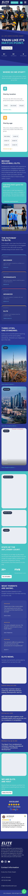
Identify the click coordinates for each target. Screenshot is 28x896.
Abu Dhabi (6, 389)
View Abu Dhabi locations (9, 426)
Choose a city (7, 109)
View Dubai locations (8, 384)
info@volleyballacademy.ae (9, 885)
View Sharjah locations (8, 467)
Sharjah (6, 430)
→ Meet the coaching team (10, 201)
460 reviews (16, 807)
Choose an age (8, 148)
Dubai (5, 347)
